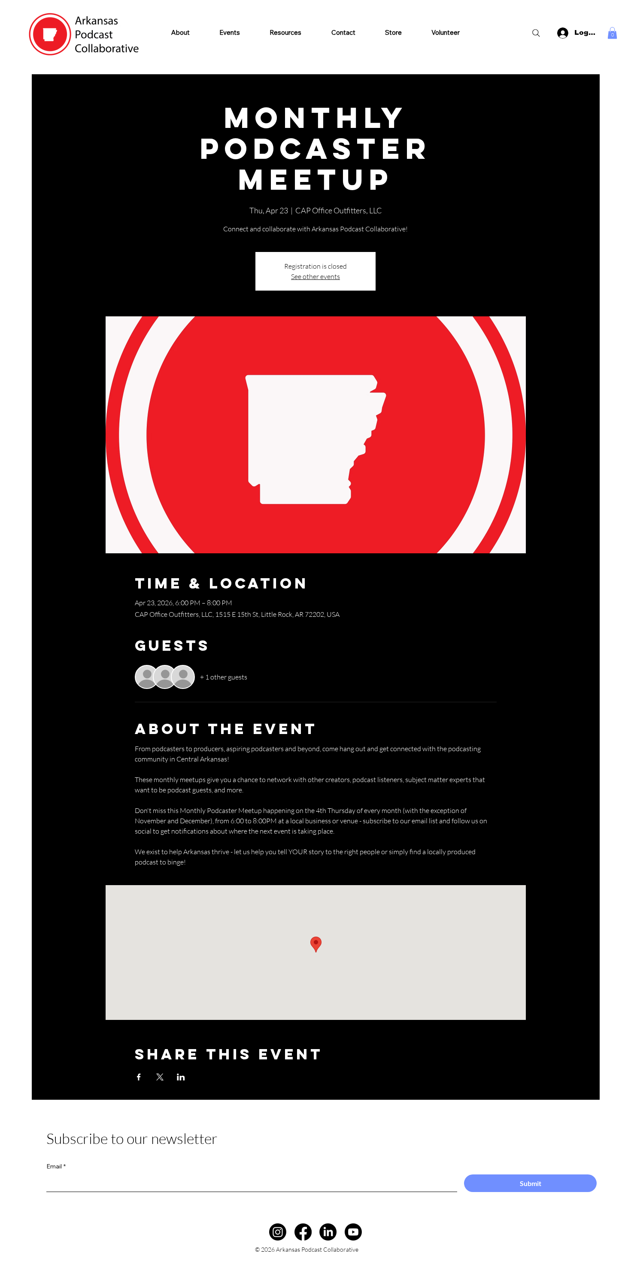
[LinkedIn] (328, 1232)
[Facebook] (303, 1232)
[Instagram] (277, 1232)
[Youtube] (353, 1232)
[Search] (536, 33)
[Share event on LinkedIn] (181, 1077)
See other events (315, 276)
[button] (286, 32)
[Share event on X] (160, 1077)
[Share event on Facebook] (139, 1077)
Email (56, 1166)
